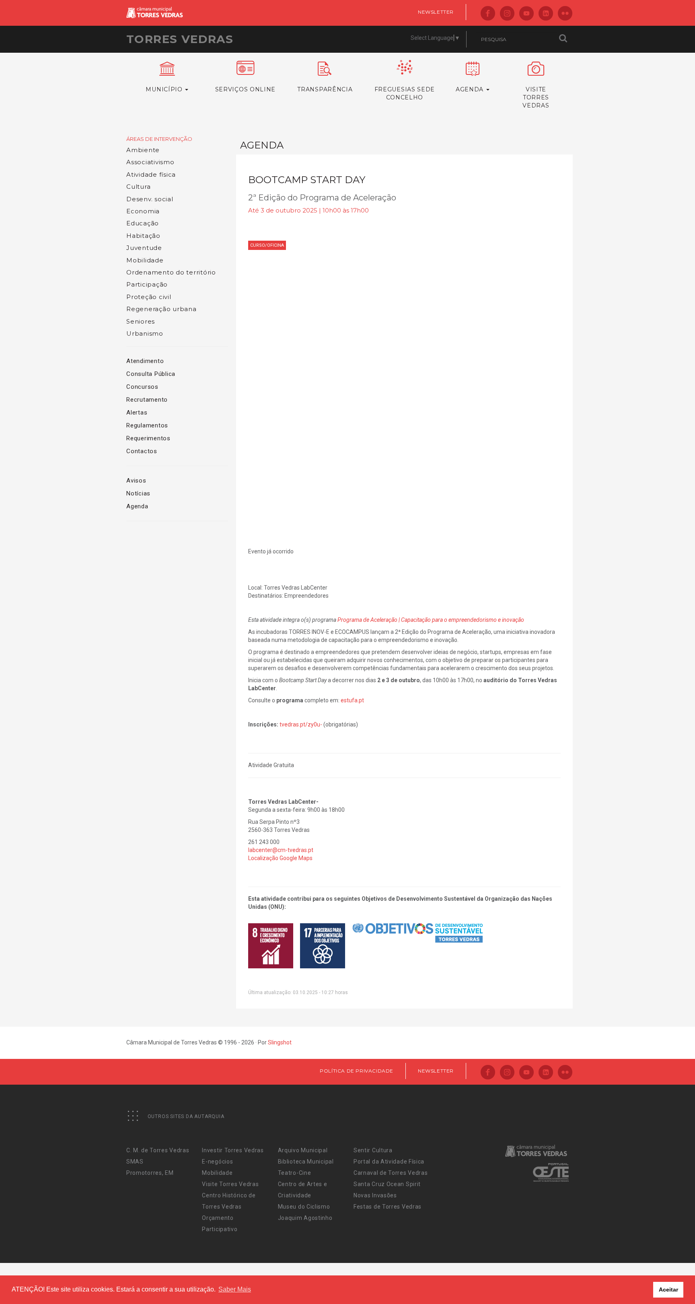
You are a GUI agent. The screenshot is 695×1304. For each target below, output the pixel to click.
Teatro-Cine (294, 1173)
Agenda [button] (470, 89)
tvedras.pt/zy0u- (301, 724)
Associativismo (150, 162)
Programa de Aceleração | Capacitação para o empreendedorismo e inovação (430, 620)
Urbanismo (144, 333)
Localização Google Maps (280, 858)
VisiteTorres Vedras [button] (535, 97)
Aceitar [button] (668, 1289)
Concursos (142, 386)
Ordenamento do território (171, 272)
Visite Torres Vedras (230, 1184)
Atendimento (145, 361)
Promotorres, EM (150, 1173)
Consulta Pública (150, 374)
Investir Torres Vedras (232, 1150)
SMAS (135, 1161)
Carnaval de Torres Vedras (391, 1173)
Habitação (143, 235)
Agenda (137, 506)
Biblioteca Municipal (306, 1161)
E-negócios (217, 1161)
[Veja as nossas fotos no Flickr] (565, 14)
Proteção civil (148, 297)
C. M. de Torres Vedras (157, 1150)
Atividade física (151, 174)
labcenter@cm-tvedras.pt (280, 850)
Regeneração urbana (161, 309)
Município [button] (165, 89)
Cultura (138, 186)
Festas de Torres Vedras (388, 1206)
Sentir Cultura (373, 1150)
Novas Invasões (375, 1195)
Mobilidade (145, 260)
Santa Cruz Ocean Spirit (387, 1184)
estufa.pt (352, 700)
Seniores (140, 321)
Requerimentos (148, 438)
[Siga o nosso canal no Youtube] (526, 14)
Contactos (141, 451)
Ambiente (143, 150)
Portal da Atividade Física (389, 1161)
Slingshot (280, 1042)
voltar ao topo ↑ (658, 1280)
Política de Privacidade (356, 1071)
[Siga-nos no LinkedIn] (545, 14)
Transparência (324, 89)
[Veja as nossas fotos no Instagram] (507, 14)
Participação (147, 284)
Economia (143, 211)
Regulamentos (147, 425)
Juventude (144, 248)
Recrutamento (147, 399)
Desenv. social (149, 199)
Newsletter (436, 12)
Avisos (136, 480)
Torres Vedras (179, 39)
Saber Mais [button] (234, 1289)
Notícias (138, 493)
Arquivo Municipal (303, 1150)
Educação (142, 223)
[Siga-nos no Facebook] (488, 14)
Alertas (136, 412)
